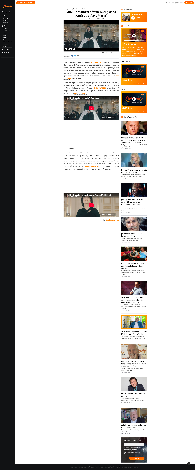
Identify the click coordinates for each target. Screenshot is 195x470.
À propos (91, 466)
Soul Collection (7, 42)
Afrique (5, 20)
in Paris (5, 37)
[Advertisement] (91, 131)
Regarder (5, 22)
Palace (4, 33)
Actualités (7, 12)
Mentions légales (118, 466)
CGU (109, 466)
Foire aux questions (102, 466)
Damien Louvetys (112, 220)
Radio (5, 25)
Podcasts (5, 44)
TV (4, 15)
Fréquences (6, 46)
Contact (6, 52)
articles (70, 9)
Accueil (65, 9)
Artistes (6, 49)
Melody (5, 28)
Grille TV (5, 18)
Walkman (5, 35)
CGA (112, 466)
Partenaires (5, 56)
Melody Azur (6, 31)
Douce (4, 39)
